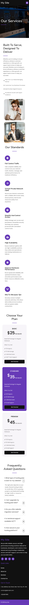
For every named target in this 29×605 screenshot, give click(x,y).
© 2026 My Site (5, 602)
